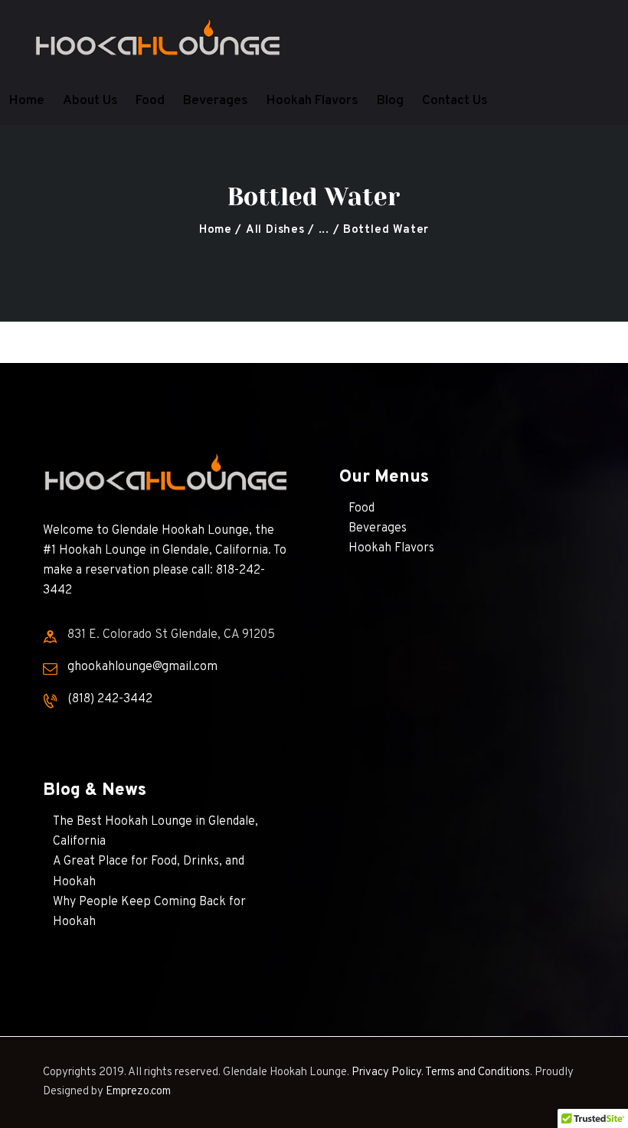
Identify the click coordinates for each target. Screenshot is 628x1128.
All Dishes (275, 230)
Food (361, 508)
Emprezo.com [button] (138, 1091)
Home (215, 230)
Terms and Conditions (477, 1072)
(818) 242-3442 (109, 699)
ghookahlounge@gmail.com (142, 667)
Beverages (377, 528)
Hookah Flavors (391, 548)
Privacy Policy (386, 1072)
